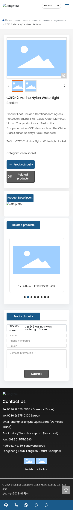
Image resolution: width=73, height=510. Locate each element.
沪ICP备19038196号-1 (15, 493)
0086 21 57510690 (20, 439)
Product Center (21, 20)
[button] (25, 297)
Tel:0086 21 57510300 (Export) (22, 416)
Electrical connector (41, 20)
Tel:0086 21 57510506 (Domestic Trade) (28, 409)
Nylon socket (60, 20)
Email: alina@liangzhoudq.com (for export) (30, 433)
